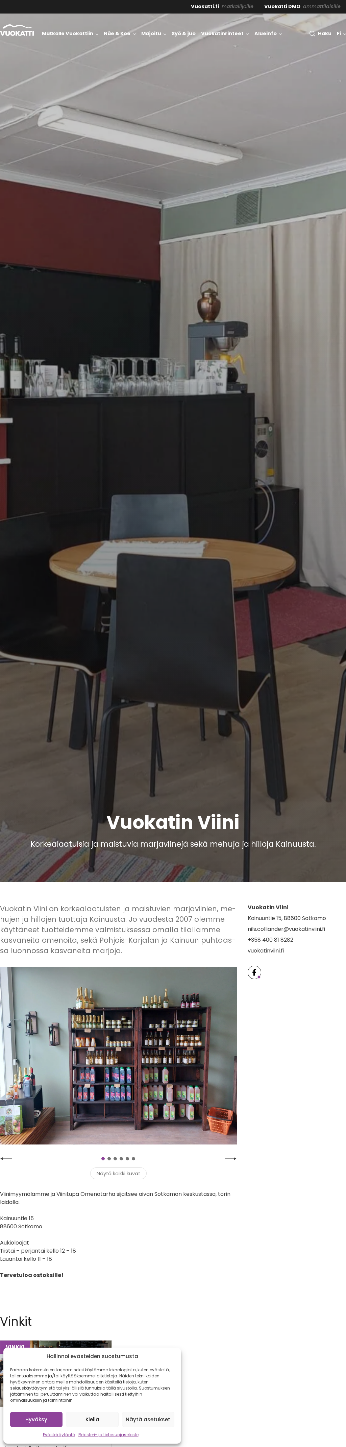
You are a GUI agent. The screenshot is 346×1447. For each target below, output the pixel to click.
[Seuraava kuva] (231, 1158)
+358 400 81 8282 (270, 940)
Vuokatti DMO (282, 6)
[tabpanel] (118, 1056)
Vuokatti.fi (205, 6)
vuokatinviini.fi (266, 951)
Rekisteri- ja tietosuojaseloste (108, 1435)
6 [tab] (133, 1158)
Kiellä (92, 1419)
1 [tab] (103, 1158)
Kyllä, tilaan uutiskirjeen (292, 1414)
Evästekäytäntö (59, 1435)
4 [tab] (121, 1158)
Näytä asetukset (148, 1419)
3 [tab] (115, 1158)
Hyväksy (36, 1419)
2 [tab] (109, 1158)
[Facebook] (254, 972)
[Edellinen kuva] (6, 1158)
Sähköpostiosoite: (271, 1383)
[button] (320, 33)
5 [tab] (127, 1158)
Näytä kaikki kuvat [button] (118, 1173)
